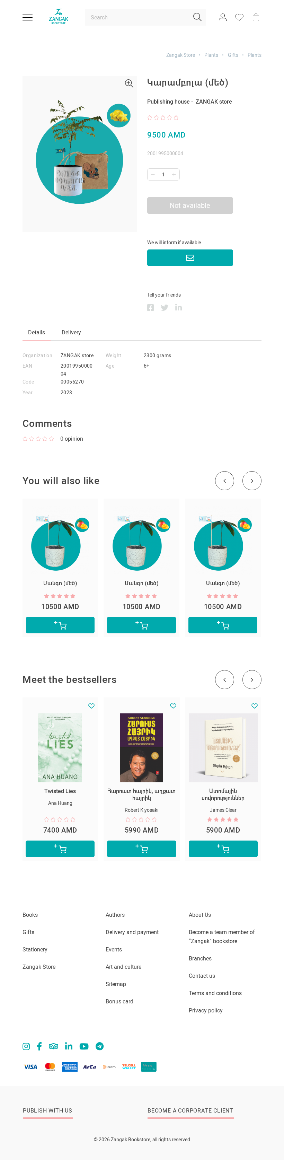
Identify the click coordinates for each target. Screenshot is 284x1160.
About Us (200, 915)
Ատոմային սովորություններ (223, 794)
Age (110, 366)
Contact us (202, 976)
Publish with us (47, 1110)
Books (30, 915)
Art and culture (123, 967)
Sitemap (116, 984)
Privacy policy (206, 1010)
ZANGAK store (214, 101)
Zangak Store (180, 55)
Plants (211, 55)
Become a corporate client (190, 1110)
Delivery (71, 332)
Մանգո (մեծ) (60, 583)
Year (28, 392)
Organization (37, 355)
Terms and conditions (215, 993)
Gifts (233, 55)
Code (28, 382)
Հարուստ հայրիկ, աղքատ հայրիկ (142, 794)
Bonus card (119, 1001)
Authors (115, 915)
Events (114, 949)
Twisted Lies (60, 791)
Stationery (35, 949)
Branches (200, 958)
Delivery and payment (132, 932)
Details (36, 332)
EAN (27, 366)
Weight (114, 355)
